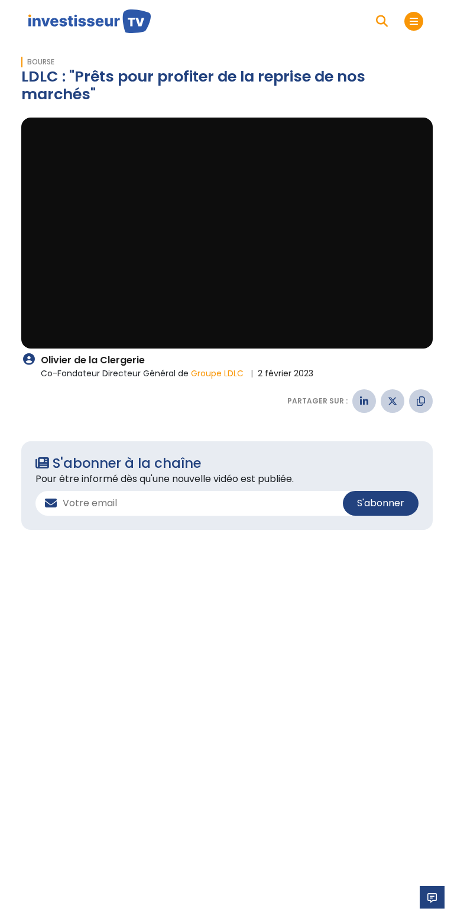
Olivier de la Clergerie (93, 360)
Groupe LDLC (218, 373)
